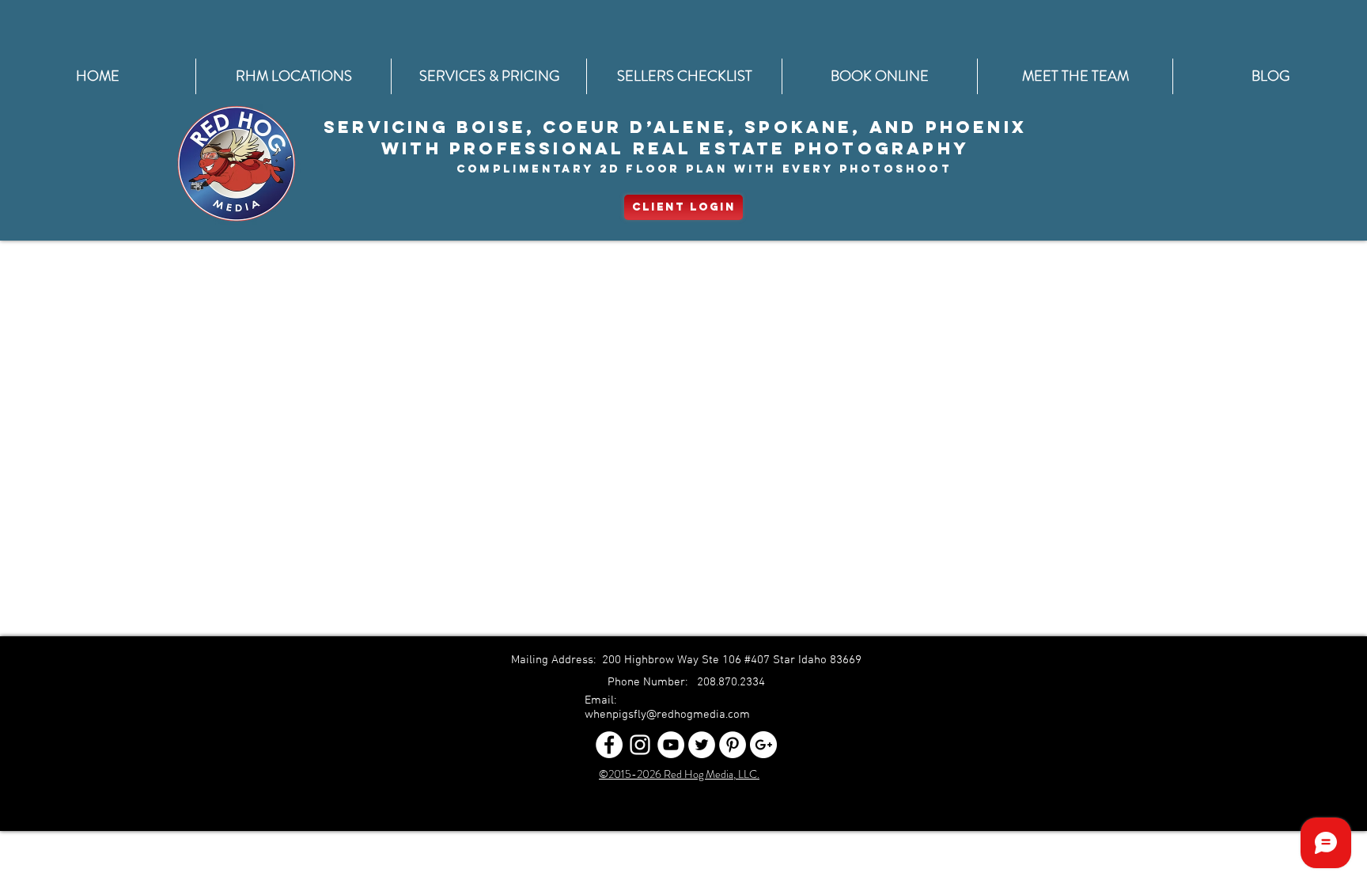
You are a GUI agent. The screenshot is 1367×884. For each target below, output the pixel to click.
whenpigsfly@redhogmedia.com (667, 715)
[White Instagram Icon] (640, 744)
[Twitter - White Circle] (701, 744)
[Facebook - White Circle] (609, 744)
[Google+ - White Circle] (763, 744)
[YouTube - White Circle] (670, 744)
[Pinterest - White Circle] (732, 744)
